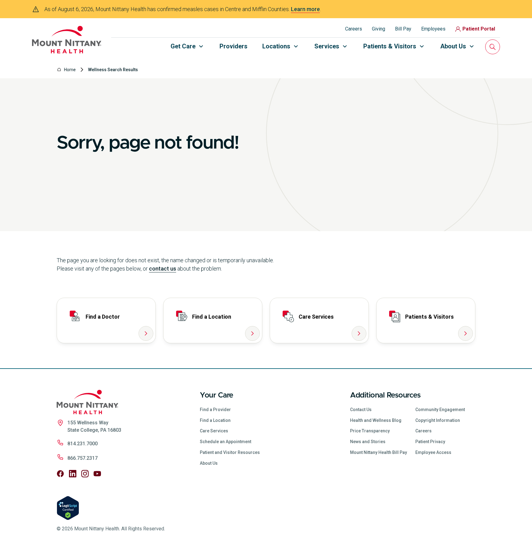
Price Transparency (370, 430)
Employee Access (433, 452)
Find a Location (215, 420)
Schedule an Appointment (225, 441)
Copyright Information (437, 420)
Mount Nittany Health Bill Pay (378, 452)
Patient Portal (478, 29)
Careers (353, 29)
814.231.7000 (82, 444)
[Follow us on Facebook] (60, 473)
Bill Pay (403, 29)
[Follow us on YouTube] (97, 473)
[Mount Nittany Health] (66, 39)
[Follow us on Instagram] (85, 473)
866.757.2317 (82, 458)
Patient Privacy (430, 441)
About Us (209, 463)
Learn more (305, 9)
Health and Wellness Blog (375, 420)
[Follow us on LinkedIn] (72, 473)
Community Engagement (440, 409)
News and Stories (367, 441)
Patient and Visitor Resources (230, 452)
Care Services (214, 430)
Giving (378, 29)
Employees (433, 29)
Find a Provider (215, 409)
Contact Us (361, 409)
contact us (162, 268)
